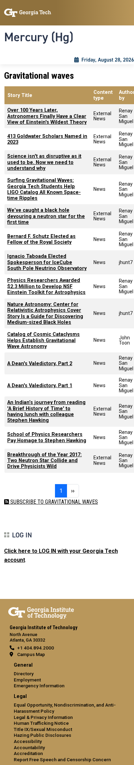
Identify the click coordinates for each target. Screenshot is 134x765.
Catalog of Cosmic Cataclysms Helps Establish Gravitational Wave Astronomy (43, 340)
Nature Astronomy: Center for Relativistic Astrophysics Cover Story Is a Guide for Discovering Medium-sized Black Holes (45, 313)
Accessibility (28, 741)
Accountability (29, 747)
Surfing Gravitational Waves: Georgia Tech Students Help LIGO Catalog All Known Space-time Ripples (44, 189)
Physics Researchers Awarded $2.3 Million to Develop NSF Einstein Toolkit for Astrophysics (46, 286)
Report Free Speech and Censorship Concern (62, 759)
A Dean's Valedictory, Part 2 (39, 364)
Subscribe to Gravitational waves (53, 502)
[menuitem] (67, 676)
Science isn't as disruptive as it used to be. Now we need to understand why (44, 162)
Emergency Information (39, 685)
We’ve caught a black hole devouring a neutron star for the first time (46, 216)
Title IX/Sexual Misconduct (43, 729)
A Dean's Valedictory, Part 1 (39, 386)
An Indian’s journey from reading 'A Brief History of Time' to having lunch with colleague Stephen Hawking (46, 411)
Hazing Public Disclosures (42, 735)
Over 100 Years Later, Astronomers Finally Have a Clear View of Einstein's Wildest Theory (47, 116)
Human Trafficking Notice (41, 723)
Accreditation (28, 753)
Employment (27, 679)
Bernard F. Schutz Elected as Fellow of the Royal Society (41, 239)
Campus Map (31, 654)
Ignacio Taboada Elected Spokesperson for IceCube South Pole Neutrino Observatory (47, 262)
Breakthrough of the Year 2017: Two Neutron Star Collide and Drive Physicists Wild (44, 461)
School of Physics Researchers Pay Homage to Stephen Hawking (46, 437)
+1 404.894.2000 (35, 648)
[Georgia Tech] (41, 611)
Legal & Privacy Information (43, 717)
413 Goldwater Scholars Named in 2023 (47, 139)
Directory (24, 673)
